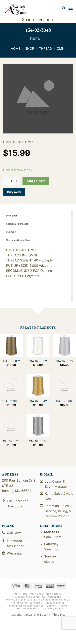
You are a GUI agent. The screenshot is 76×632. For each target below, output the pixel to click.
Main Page (20, 593)
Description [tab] (11, 215)
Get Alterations (51, 596)
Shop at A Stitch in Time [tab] (18, 240)
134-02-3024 (38, 441)
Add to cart (36, 181)
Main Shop (36, 593)
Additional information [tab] (17, 224)
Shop (29, 48)
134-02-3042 (38, 401)
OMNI (61, 48)
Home (15, 48)
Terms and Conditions (28, 608)
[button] (63, 8)
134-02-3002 (38, 361)
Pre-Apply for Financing (21, 599)
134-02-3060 (65, 401)
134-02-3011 (11, 441)
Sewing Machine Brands (54, 599)
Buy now (14, 192)
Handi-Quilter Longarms (26, 602)
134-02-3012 (11, 361)
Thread (45, 48)
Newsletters (53, 593)
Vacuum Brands (55, 602)
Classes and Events (27, 596)
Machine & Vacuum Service (26, 605)
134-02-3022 (65, 361)
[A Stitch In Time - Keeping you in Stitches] (17, 8)
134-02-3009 (11, 401)
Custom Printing (56, 605)
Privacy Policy (54, 608)
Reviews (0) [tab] (11, 232)
